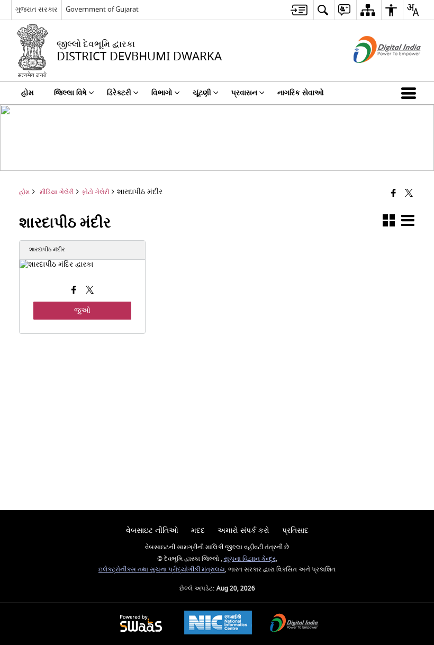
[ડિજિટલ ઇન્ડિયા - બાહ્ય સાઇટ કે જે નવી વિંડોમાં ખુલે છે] (373, 72)
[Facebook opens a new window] (74, 291)
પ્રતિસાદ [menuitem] (295, 530)
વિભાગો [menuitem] (162, 92)
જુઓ (82, 310)
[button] (410, 93)
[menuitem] (299, 10)
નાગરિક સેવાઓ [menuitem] (300, 92)
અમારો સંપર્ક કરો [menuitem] (243, 530)
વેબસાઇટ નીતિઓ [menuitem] (152, 530)
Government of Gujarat (102, 9)
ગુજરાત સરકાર (36, 9)
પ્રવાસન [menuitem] (244, 92)
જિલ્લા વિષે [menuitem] (70, 92)
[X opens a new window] (90, 291)
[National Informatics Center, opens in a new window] (218, 624)
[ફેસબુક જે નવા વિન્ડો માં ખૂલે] (393, 193)
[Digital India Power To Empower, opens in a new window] (294, 624)
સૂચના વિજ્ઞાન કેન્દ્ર (250, 559)
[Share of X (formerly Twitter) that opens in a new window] (408, 193)
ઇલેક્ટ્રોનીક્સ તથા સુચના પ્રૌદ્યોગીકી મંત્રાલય (161, 569)
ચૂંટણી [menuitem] (202, 92)
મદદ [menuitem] (198, 530)
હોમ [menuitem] (27, 92)
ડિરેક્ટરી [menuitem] (119, 92)
